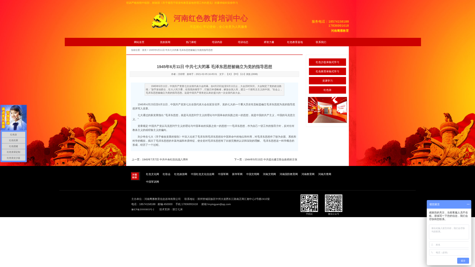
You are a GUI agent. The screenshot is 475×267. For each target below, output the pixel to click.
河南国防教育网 (289, 174)
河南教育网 (308, 174)
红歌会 (167, 174)
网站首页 (139, 42)
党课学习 (327, 80)
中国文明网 (252, 174)
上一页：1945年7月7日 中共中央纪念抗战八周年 (160, 159)
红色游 (327, 89)
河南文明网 (269, 174)
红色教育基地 (295, 42)
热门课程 (191, 42)
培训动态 (243, 42)
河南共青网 (324, 174)
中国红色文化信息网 (202, 174)
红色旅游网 (180, 174)
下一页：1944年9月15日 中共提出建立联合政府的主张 (265, 159)
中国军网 (223, 174)
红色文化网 (152, 174)
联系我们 (321, 42)
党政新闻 (165, 42)
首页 (144, 50)
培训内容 (217, 42)
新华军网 (237, 174)
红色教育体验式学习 (327, 71)
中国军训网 (152, 181)
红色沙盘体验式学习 (327, 62)
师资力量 (269, 42)
